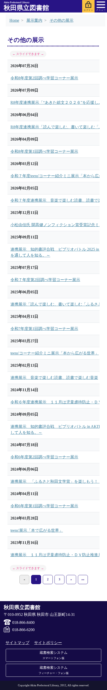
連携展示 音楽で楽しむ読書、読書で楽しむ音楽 (54, 377)
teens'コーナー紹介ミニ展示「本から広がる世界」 (54, 353)
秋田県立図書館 (26, 6)
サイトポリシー (48, 643)
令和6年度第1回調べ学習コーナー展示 (44, 506)
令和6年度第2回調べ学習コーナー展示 (44, 457)
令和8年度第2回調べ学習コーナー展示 (44, 78)
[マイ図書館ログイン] (88, 6)
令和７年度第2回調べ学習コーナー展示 (45, 280)
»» (82, 579)
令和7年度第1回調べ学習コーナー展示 (44, 329)
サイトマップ (17, 643)
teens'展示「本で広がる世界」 (36, 530)
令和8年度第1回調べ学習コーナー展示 (44, 151)
